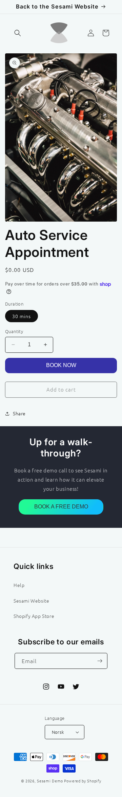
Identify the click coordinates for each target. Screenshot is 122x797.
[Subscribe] (99, 661)
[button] (17, 32)
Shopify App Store (34, 615)
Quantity (14, 331)
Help (19, 585)
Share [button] (19, 413)
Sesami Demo (50, 780)
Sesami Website (31, 600)
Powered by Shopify (82, 780)
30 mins (21, 316)
